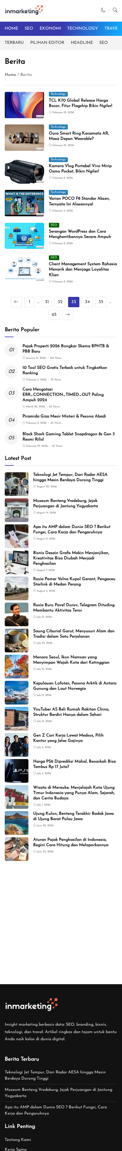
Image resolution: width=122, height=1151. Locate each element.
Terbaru (14, 43)
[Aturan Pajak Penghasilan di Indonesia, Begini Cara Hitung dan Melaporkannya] (16, 856)
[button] (103, 10)
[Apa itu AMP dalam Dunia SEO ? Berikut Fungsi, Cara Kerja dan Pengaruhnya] (16, 544)
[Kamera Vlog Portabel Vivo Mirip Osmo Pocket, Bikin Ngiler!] (24, 179)
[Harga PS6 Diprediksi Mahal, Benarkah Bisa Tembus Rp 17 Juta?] (16, 778)
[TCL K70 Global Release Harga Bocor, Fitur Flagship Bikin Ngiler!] (24, 114)
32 (60, 302)
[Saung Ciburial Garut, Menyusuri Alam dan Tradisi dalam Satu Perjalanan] (16, 648)
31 (47, 302)
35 (101, 302)
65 (54, 315)
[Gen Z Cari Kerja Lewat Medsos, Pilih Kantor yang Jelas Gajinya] (16, 752)
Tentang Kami (18, 1140)
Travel (113, 28)
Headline (82, 43)
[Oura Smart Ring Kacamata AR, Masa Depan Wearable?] (24, 147)
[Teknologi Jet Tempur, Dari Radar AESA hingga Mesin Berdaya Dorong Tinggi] (16, 491)
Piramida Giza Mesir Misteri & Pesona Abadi (64, 416)
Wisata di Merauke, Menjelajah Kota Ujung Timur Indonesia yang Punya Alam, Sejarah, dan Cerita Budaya (74, 793)
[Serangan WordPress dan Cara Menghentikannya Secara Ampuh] (24, 245)
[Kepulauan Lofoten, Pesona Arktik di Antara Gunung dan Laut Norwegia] (16, 700)
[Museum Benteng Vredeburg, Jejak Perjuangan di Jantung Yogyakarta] (16, 518)
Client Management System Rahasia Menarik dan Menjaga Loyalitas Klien (83, 269)
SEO (29, 28)
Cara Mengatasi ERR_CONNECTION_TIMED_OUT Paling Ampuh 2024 (63, 394)
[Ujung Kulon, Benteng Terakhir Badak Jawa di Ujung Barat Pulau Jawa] (16, 830)
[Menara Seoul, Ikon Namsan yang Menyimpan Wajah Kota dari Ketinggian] (16, 674)
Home (11, 28)
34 (87, 302)
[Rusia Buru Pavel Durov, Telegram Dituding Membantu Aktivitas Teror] (16, 622)
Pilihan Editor (47, 43)
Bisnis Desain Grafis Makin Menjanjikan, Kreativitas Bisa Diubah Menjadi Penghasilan (71, 558)
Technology (82, 28)
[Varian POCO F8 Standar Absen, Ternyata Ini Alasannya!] (24, 212)
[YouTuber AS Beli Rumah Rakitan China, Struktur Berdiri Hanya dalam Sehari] (16, 726)
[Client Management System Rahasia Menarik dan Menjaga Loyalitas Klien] (24, 277)
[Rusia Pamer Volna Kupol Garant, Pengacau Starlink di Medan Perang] (16, 596)
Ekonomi (50, 28)
